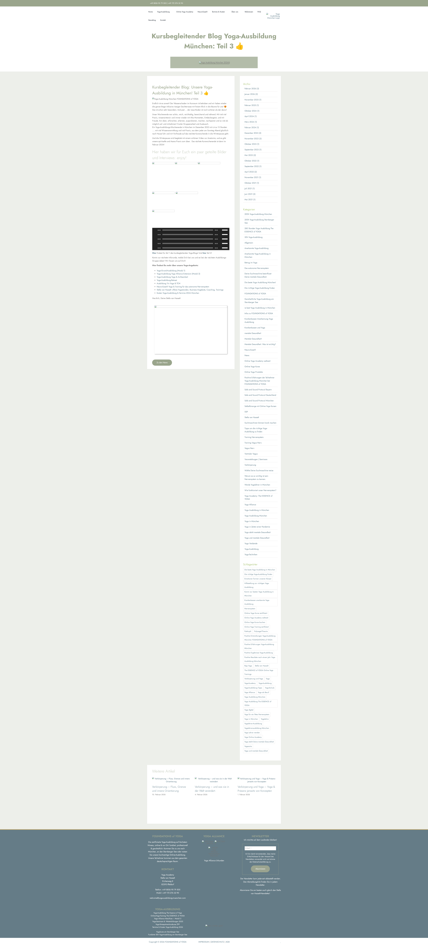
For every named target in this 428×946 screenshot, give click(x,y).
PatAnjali (247, 631)
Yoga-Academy (250, 683)
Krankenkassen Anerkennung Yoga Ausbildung (259, 320)
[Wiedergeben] (155, 230)
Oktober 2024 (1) (252, 110)
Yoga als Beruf (263, 692)
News (247, 355)
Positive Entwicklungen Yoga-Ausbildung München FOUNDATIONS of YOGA (259, 638)
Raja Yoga (248, 665)
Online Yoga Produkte (254, 372)
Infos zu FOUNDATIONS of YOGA (259, 313)
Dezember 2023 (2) (253, 133)
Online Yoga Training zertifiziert (256, 627)
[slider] (225, 230)
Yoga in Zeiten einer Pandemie (257, 526)
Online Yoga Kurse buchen (254, 622)
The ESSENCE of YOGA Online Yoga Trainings (258, 672)
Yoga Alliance (250, 504)
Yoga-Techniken (251, 554)
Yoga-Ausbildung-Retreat (167, 280)
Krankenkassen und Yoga (255, 327)
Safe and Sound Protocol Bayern (258, 389)
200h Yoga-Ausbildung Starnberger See (259, 221)
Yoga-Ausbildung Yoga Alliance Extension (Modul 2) (178, 273)
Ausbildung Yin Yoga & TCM (168, 283)
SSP (246, 411)
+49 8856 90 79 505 (158, 3)
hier (204, 253)
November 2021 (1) (253, 177)
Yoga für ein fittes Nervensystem (256, 714)
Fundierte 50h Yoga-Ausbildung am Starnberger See (167, 934)
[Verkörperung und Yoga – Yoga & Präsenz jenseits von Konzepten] (257, 778)
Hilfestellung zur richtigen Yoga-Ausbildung (256, 585)
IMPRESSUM (204, 941)
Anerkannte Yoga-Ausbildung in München (258, 255)
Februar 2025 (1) (252, 105)
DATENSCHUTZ (217, 941)
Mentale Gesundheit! (253, 338)
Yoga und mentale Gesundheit (257, 537)
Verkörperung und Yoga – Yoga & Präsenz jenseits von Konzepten (256, 789)
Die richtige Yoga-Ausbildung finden (260, 288)
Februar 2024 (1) (252, 127)
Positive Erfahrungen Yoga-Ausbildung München (259, 646)
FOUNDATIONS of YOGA (255, 293)
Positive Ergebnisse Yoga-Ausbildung (258, 652)
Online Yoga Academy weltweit (257, 361)
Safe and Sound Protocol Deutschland (260, 395)
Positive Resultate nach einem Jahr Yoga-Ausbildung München (259, 659)
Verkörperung (250, 464)
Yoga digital (248, 710)
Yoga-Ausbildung (252, 549)
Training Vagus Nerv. (253, 442)
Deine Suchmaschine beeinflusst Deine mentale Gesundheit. (258, 275)
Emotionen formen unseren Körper (257, 578)
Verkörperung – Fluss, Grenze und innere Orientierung (169, 789)
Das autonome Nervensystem (257, 268)
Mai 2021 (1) (250, 199)
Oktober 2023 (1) (252, 144)
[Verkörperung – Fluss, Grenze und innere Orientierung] (171, 778)
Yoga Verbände (251, 543)
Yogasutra (248, 746)
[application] (190, 230)
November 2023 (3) (253, 138)
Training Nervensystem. (254, 437)
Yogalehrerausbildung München (256, 728)
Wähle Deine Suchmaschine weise (259, 470)
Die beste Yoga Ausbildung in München (259, 569)
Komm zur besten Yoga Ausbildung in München (259, 593)
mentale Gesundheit (253, 333)
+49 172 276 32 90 (175, 3)
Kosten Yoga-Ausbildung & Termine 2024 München (178, 293)
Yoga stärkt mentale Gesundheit (258, 532)
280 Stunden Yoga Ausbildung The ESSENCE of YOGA (259, 230)
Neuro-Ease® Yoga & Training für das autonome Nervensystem (183, 286)
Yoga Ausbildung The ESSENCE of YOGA (257, 703)
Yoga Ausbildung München (256, 515)
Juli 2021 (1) (250, 188)
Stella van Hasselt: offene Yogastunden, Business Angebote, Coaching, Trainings (190, 289)
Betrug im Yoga (251, 262)
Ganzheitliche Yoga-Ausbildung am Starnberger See (259, 301)
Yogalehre (265, 719)
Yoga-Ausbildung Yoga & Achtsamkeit (172, 277)
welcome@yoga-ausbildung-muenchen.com (168, 898)
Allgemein (249, 242)
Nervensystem (249, 608)
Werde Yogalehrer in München (257, 484)
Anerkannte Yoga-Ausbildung (257, 248)
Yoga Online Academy (253, 737)
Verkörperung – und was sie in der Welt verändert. (212, 789)
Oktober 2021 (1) (252, 182)
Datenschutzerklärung (260, 862)
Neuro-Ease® (250, 349)
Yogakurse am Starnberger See (167, 932)
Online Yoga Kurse (252, 366)
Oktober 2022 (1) (252, 160)
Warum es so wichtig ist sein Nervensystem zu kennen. (256, 478)
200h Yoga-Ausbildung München (258, 214)
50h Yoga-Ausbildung (253, 237)
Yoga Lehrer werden (252, 732)
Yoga (268, 678)
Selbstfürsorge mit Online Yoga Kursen (260, 406)
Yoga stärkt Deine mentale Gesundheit (259, 741)
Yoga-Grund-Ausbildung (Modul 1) (171, 270)
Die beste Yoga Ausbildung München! (260, 282)
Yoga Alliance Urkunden (214, 860)
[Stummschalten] (220, 230)
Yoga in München (252, 521)
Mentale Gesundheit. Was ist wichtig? (260, 344)
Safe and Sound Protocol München (259, 400)
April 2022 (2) (251, 171)
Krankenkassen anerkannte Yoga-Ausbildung (256, 602)
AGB (228, 941)
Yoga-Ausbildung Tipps (253, 688)
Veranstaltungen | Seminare (256, 459)
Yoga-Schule (269, 688)
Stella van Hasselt (252, 417)
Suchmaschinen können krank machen (260, 422)
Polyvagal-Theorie (261, 631)
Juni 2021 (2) (250, 194)
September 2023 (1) (253, 149)
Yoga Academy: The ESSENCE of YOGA (258, 497)
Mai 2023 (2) (250, 155)
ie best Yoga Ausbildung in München (260, 307)
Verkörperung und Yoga (253, 678)
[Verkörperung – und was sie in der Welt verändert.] (214, 778)
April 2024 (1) (251, 116)
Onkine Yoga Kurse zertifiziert (255, 613)
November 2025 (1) (253, 99)
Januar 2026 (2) (251, 94)
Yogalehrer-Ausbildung (253, 723)
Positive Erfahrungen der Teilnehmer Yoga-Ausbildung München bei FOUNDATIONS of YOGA (259, 380)
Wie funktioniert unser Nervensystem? (260, 490)
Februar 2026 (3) (252, 88)
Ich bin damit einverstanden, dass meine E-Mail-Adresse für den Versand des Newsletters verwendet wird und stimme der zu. (260, 858)
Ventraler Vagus (251, 453)
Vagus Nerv (249, 448)
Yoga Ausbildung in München (257, 510)
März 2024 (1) (251, 121)
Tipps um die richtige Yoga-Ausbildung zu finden (256, 430)
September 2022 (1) (253, 166)
